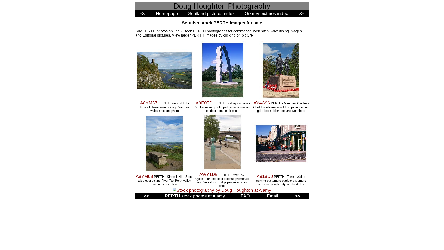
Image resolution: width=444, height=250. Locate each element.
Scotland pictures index (211, 13)
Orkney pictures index (266, 13)
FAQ (245, 196)
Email (272, 196)
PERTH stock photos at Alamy (195, 196)
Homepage (167, 13)
